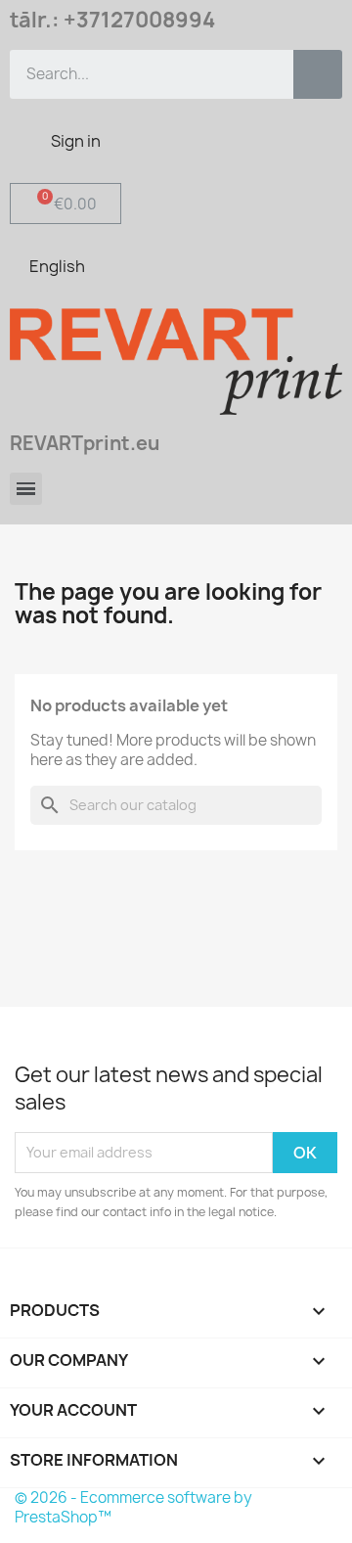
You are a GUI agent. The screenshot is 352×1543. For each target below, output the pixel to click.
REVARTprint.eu (84, 443)
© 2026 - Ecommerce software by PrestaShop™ (133, 1507)
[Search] (317, 74)
